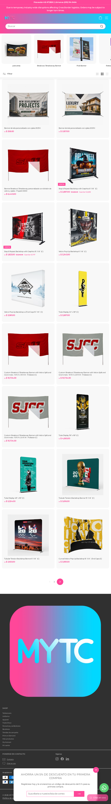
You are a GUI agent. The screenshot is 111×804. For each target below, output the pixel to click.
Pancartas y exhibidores (11, 726)
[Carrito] (100, 18)
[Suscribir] (79, 794)
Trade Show (6, 723)
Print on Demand (8, 736)
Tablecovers (6, 713)
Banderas (6, 729)
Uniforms (5, 716)
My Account (6, 742)
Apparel (5, 720)
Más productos (8, 739)
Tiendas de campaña (10, 732)
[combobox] (55, 26)
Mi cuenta (6, 745)
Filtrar (9, 74)
